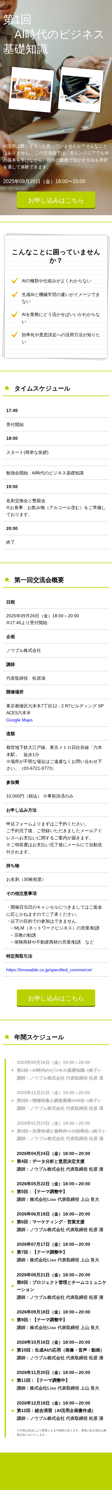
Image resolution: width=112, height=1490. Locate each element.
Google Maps (19, 719)
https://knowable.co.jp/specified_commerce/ (49, 969)
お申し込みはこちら (56, 200)
